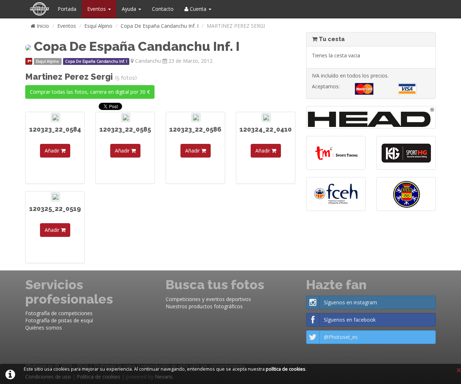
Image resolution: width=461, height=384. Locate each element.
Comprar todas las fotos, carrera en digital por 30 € (90, 91)
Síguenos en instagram (350, 302)
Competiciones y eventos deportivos (208, 299)
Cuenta (198, 8)
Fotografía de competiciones (59, 313)
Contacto (163, 8)
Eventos (97, 8)
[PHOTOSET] (38, 9)
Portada (67, 8)
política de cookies (285, 369)
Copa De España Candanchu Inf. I (159, 25)
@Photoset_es (341, 337)
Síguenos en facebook (350, 319)
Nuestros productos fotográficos (204, 306)
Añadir (53, 150)
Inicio (42, 25)
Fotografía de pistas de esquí (59, 320)
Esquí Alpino (98, 25)
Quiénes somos (43, 327)
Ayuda (130, 8)
